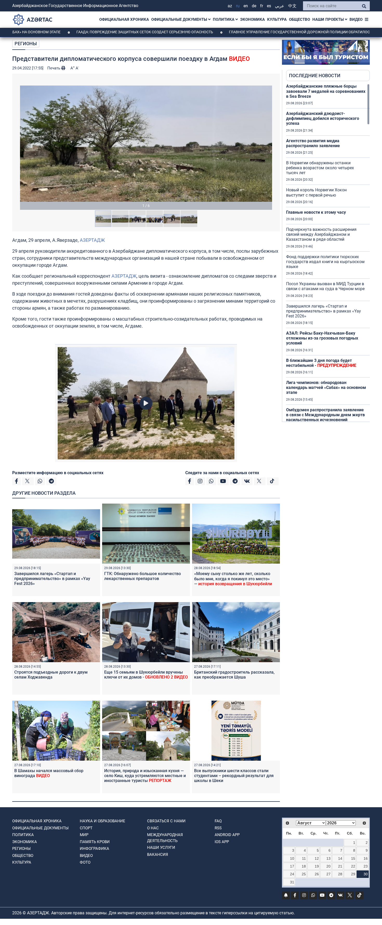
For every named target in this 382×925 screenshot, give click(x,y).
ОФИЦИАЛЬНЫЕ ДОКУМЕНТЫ (179, 19)
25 (304, 874)
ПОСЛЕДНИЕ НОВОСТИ (314, 75)
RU (238, 5)
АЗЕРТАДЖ (92, 240)
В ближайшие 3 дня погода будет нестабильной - (321, 363)
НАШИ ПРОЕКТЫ (328, 19)
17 (292, 866)
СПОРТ (86, 828)
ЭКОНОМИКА (252, 19)
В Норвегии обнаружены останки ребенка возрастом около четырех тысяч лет (320, 167)
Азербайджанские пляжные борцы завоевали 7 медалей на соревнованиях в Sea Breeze (325, 91)
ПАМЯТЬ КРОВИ (95, 841)
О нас (153, 828)
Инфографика (94, 848)
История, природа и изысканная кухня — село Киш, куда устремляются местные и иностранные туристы (145, 775)
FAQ (218, 821)
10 (292, 858)
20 (328, 866)
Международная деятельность (165, 837)
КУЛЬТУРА (277, 19)
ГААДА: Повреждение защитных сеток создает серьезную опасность (105, 32)
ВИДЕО (356, 19)
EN (245, 5)
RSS (218, 828)
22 (353, 866)
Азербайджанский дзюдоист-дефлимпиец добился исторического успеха (322, 118)
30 (366, 874)
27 (328, 874)
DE (254, 5)
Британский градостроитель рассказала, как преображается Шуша (234, 675)
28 (340, 874)
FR (261, 5)
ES (269, 5)
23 (366, 866)
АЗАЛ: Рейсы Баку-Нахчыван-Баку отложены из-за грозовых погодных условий (322, 338)
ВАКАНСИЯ (157, 854)
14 (340, 858)
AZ (230, 5)
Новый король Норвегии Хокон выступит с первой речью (316, 192)
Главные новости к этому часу (316, 212)
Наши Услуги (161, 847)
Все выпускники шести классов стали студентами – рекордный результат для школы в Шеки (234, 775)
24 (292, 874)
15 (353, 858)
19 (317, 866)
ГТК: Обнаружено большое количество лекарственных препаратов (142, 576)
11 (304, 858)
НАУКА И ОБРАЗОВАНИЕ (102, 821)
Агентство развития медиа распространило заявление (313, 143)
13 (328, 858)
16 (366, 858)
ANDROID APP (227, 834)
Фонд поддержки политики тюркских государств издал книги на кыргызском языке (325, 261)
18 (304, 866)
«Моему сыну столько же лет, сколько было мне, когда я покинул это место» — (233, 578)
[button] (146, 143)
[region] (328, 253)
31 (292, 882)
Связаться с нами (166, 821)
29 (353, 874)
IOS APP (222, 841)
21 (340, 866)
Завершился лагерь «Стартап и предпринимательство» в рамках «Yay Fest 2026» (52, 578)
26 (317, 874)
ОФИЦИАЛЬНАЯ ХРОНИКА (124, 19)
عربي (279, 5)
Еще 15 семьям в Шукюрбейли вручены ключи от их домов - (146, 675)
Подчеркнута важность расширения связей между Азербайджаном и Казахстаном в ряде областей (321, 234)
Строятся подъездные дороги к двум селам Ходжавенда (51, 675)
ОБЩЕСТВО (299, 19)
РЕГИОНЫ (26, 43)
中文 (292, 5)
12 (317, 858)
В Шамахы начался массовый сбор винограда (48, 773)
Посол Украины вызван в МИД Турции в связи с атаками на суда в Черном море (325, 286)
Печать (54, 68)
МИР (84, 834)
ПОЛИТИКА (224, 19)
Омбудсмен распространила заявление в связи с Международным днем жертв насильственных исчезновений (325, 414)
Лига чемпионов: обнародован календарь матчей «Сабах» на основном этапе (326, 387)
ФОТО (85, 862)
